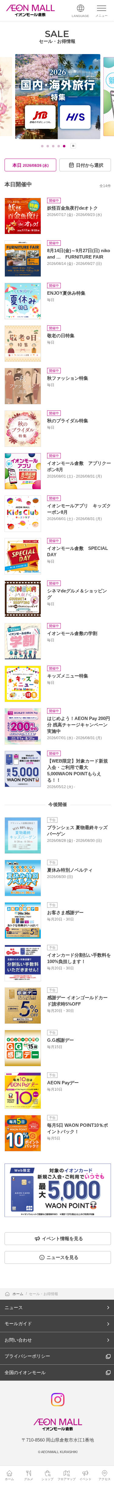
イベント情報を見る (62, 1238)
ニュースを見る (62, 1257)
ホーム (18, 1294)
